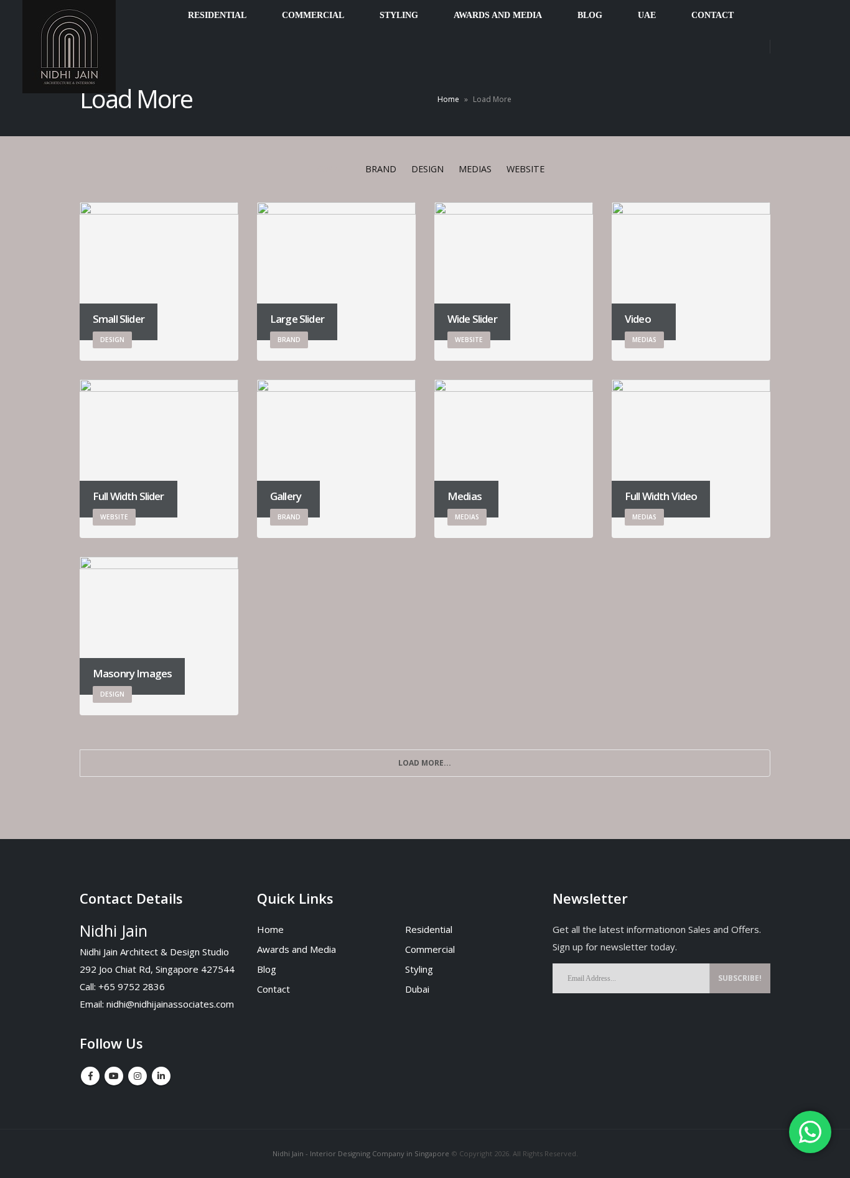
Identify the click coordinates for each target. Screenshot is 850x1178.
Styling (419, 969)
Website (525, 169)
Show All (328, 169)
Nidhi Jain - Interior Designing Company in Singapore (361, 1153)
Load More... (424, 763)
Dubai (417, 989)
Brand (380, 169)
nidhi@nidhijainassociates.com (170, 1004)
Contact (273, 989)
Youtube (114, 1076)
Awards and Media (296, 949)
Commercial (430, 949)
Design (427, 169)
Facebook (90, 1076)
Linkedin (161, 1076)
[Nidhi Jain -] (69, 46)
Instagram (137, 1076)
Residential (428, 929)
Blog (266, 969)
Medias (475, 169)
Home (448, 99)
